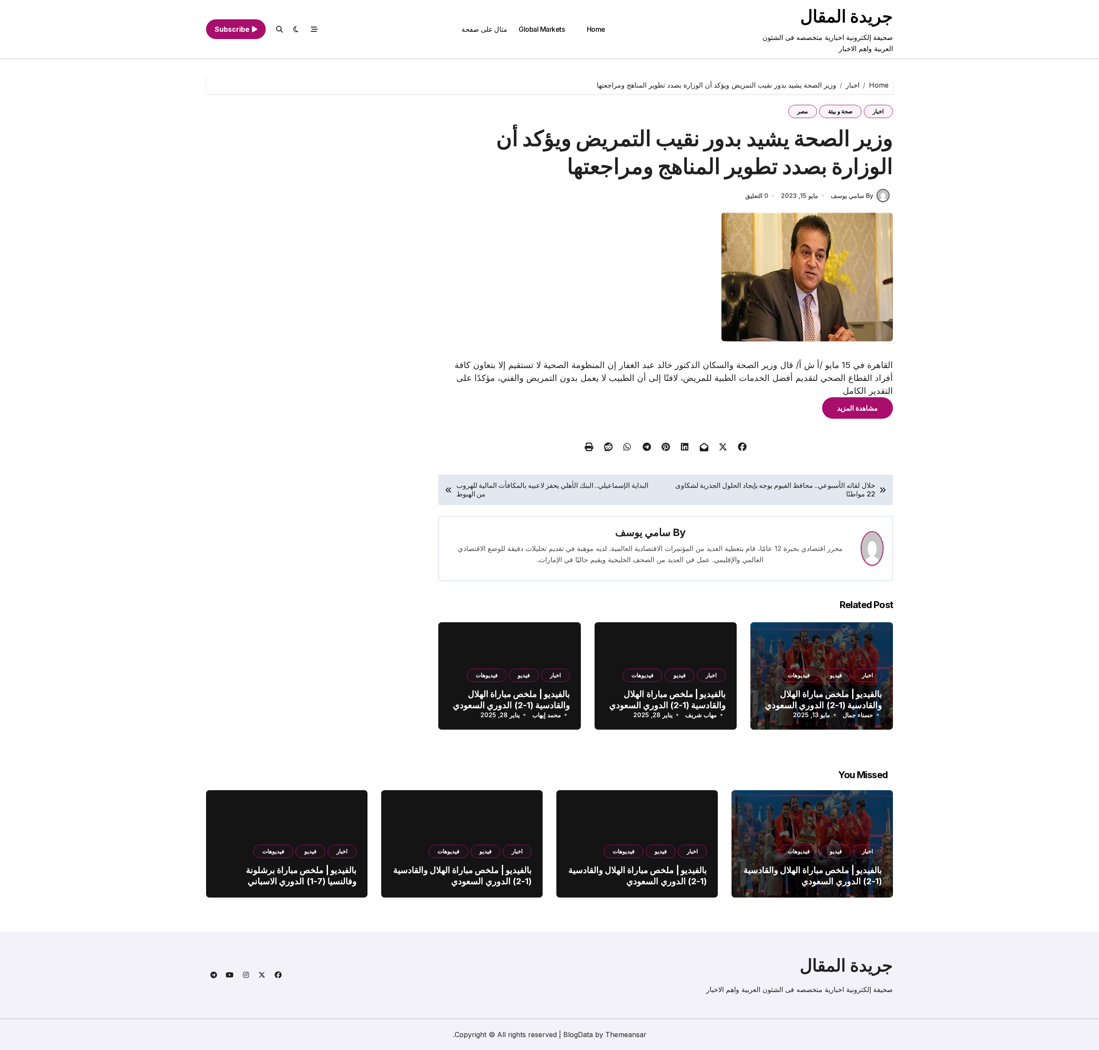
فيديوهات (799, 675)
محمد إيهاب (546, 714)
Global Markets (542, 29)
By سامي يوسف (852, 195)
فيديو (836, 675)
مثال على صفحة (484, 29)
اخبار (878, 111)
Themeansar (626, 1034)
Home (596, 29)
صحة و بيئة (840, 111)
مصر (802, 111)
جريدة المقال (846, 16)
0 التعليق (756, 195)
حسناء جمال (858, 714)
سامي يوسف (643, 532)
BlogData (578, 1034)
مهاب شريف (701, 714)
